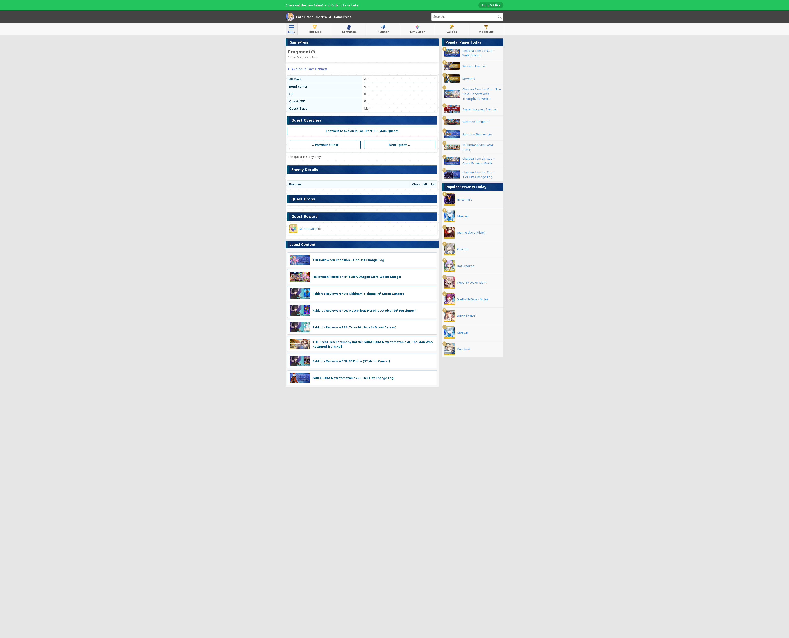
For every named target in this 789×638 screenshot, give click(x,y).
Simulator (417, 32)
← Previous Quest (325, 145)
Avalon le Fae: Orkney (309, 69)
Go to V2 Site (490, 5)
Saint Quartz (308, 228)
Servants (349, 32)
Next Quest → (400, 145)
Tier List (314, 32)
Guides (451, 32)
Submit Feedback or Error (303, 57)
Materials (486, 32)
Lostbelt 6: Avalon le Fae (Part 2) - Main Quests (362, 131)
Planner (383, 32)
